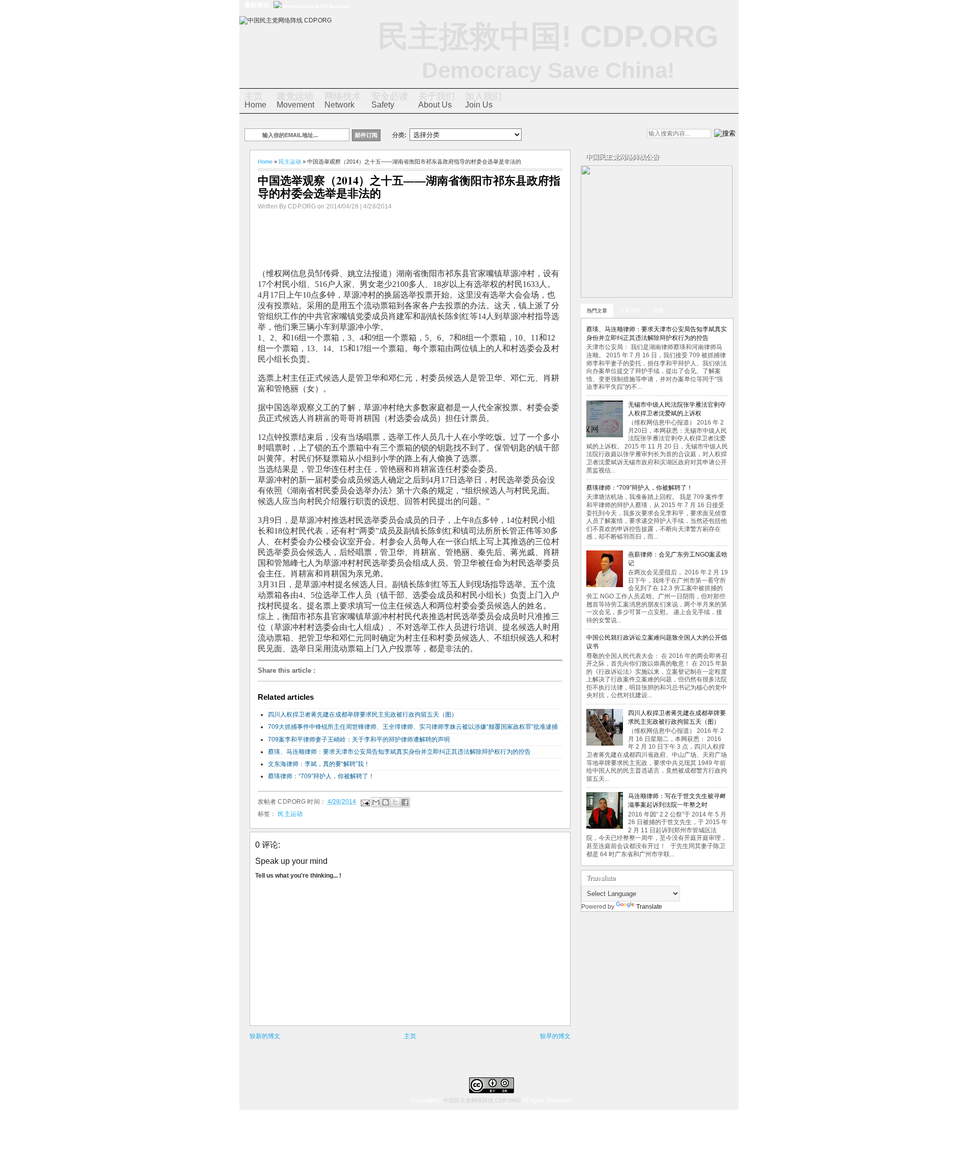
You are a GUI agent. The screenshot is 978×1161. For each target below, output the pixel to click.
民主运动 (290, 162)
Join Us (483, 100)
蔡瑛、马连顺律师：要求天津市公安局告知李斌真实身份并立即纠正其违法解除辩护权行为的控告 (399, 751)
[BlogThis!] (386, 802)
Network (342, 100)
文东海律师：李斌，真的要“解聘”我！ (319, 764)
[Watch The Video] (543, 134)
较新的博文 (265, 1036)
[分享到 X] (395, 802)
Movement (295, 100)
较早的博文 (555, 1036)
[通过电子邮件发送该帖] (364, 801)
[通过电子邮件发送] (376, 802)
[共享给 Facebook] (405, 802)
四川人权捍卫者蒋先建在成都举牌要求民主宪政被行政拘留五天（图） (362, 714)
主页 (410, 1036)
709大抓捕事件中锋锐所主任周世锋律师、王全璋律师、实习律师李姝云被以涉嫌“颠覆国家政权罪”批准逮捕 (413, 726)
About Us (436, 100)
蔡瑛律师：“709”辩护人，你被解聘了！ (321, 776)
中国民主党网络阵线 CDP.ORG (482, 1100)
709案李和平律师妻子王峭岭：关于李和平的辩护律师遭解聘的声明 (359, 739)
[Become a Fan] (595, 134)
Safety (389, 100)
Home (255, 100)
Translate (649, 906)
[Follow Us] (578, 134)
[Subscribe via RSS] (613, 134)
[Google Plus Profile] (561, 134)
